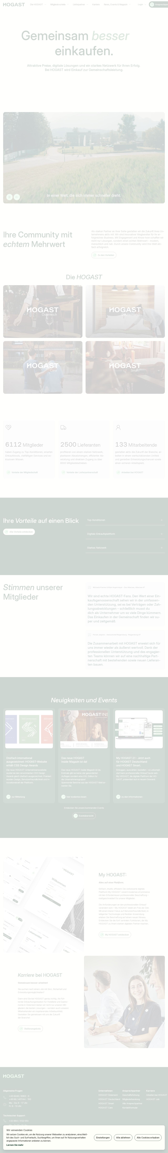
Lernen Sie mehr (14, 1145)
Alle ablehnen (123, 1137)
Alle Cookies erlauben (148, 1137)
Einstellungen (103, 1137)
